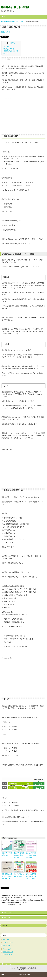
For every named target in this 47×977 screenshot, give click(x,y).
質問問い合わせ (7, 945)
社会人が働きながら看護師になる (19, 876)
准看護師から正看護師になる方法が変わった (7, 876)
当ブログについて (8, 942)
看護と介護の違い (9, 49)
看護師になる (5, 32)
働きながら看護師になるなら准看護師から (31, 855)
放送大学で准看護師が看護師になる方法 (19, 855)
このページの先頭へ (24, 974)
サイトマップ (6, 939)
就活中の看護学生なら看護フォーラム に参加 (31, 876)
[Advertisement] (20, 115)
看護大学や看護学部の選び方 (7, 854)
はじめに (6, 46)
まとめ (5, 53)
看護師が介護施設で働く (11, 51)
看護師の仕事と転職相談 (15, 7)
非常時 (13, 43)
